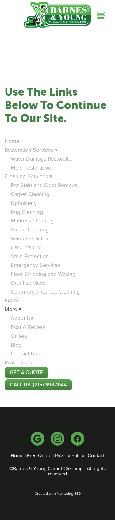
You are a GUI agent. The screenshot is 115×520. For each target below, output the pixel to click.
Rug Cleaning (27, 212)
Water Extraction (30, 238)
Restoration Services (31, 150)
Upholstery (24, 203)
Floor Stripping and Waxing (43, 274)
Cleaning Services (28, 176)
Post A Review (28, 327)
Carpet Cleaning (30, 194)
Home (12, 141)
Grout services (28, 282)
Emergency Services (35, 265)
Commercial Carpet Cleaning (45, 291)
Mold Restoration (31, 167)
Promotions (18, 362)
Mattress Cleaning (32, 220)
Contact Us (24, 353)
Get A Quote (26, 372)
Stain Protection (30, 256)
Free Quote (39, 455)
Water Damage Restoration (43, 158)
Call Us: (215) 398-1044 (38, 384)
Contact (96, 455)
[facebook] (77, 439)
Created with (58, 493)
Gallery (19, 336)
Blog (16, 345)
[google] (37, 439)
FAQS (11, 300)
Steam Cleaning (30, 229)
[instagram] (57, 439)
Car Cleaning (26, 247)
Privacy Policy (69, 455)
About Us (22, 318)
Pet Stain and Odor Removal (45, 185)
